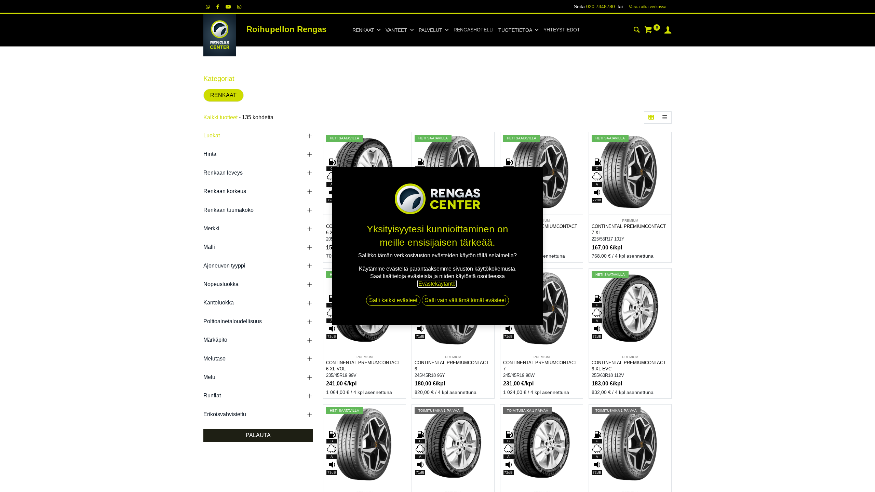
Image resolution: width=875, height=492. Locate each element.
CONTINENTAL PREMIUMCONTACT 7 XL (629, 229)
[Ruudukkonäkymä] (651, 117)
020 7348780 (600, 6)
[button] (401, 158)
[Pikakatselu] (401, 143)
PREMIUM (630, 220)
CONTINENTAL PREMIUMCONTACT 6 (452, 366)
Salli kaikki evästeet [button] (393, 300)
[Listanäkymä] (665, 117)
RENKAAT (223, 95)
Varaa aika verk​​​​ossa (648, 6)
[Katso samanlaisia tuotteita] (578, 189)
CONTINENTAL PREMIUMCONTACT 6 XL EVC (629, 366)
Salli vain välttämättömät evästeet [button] (465, 300)
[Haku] (637, 30)
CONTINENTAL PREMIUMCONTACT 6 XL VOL (363, 366)
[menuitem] (473, 30)
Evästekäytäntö (437, 284)
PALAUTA (258, 435)
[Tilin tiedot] (668, 30)
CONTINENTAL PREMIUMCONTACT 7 (540, 366)
